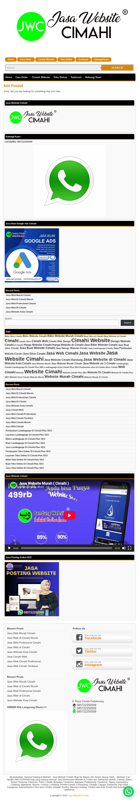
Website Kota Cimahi (19, 377)
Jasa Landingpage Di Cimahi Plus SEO (25, 447)
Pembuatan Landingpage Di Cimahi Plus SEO (29, 430)
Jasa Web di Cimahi (16, 307)
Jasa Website (92, 353)
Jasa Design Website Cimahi (72, 348)
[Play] (9, 548)
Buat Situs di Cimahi (93, 336)
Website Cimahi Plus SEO (75, 373)
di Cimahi (18, 345)
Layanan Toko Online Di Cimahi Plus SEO (27, 455)
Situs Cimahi (112, 367)
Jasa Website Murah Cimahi (66, 363)
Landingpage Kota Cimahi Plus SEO (61, 367)
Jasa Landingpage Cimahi (100, 348)
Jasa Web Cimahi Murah (18, 422)
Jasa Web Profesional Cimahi (21, 303)
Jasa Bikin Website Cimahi (100, 344)
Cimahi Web (40, 341)
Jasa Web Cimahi (62, 353)
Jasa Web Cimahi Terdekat (19, 418)
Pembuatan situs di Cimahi (92, 367)
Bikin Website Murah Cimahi (65, 336)
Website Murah (37, 377)
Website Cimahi (43, 371)
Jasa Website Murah (41, 363)
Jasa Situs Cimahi (34, 353)
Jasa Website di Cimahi (104, 359)
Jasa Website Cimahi (78, 795)
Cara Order (26, 59)
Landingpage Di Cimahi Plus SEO (28, 367)
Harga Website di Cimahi (67, 344)
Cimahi (11, 340)
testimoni (83, 59)
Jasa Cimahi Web (15, 410)
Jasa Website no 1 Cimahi (99, 363)
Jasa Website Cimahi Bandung (63, 359)
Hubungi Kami (101, 59)
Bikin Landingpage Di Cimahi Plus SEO (25, 439)
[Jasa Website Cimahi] (69, 52)
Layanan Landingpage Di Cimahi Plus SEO (27, 435)
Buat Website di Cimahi (115, 336)
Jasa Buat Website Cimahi (37, 348)
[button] (128, 791)
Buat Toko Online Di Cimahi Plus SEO (25, 464)
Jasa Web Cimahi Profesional (21, 414)
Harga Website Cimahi (38, 344)
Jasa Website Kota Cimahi (19, 312)
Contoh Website (46, 59)
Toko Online (66, 59)
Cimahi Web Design (60, 341)
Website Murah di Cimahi (96, 377)
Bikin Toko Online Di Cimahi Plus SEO (25, 459)
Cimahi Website (90, 340)
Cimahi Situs (25, 341)
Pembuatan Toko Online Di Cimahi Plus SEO (28, 451)
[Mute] (124, 548)
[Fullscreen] (129, 548)
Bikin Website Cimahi (35, 336)
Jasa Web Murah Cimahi (18, 295)
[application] (69, 515)
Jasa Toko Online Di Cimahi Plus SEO (25, 468)
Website (20, 373)
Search (117, 67)
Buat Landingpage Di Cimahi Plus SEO (25, 443)
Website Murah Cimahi (64, 377)
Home (11, 59)
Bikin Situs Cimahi (13, 336)
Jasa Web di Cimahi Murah (19, 299)
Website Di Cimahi (99, 372)
